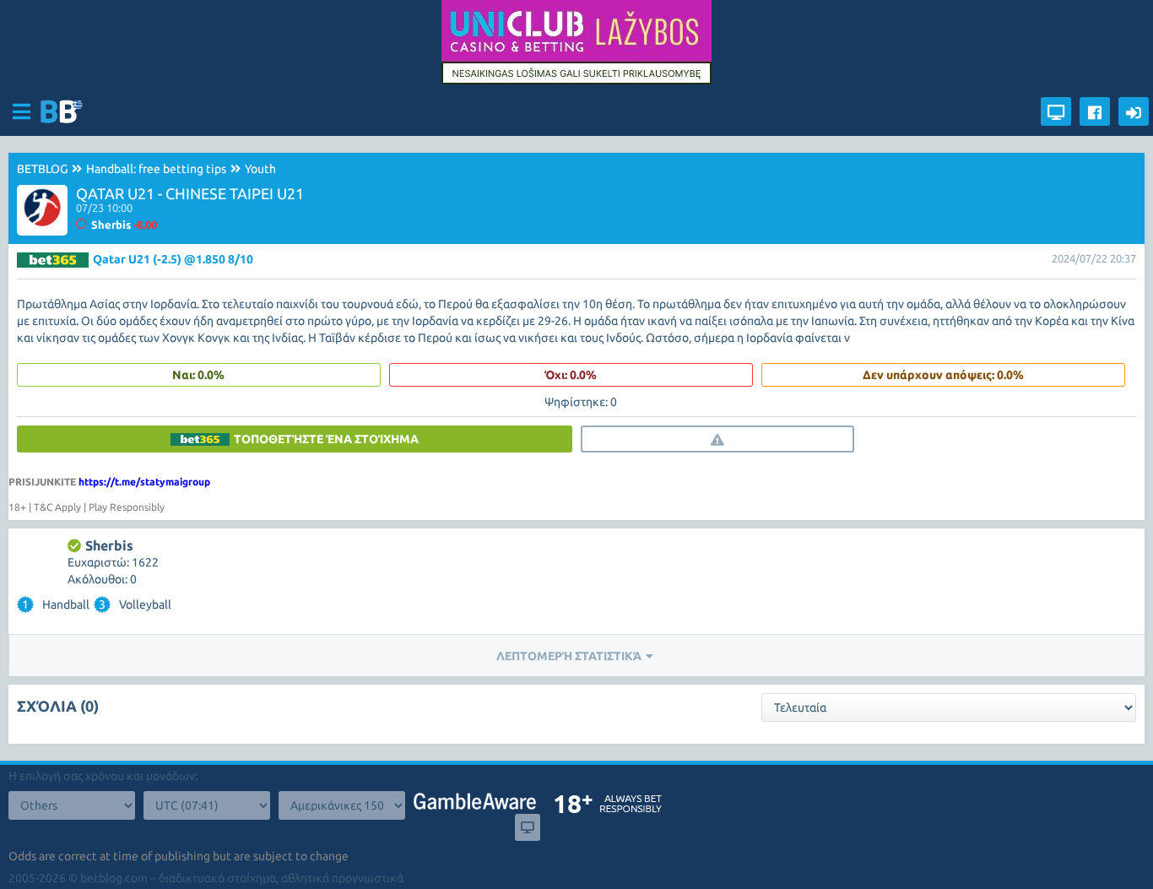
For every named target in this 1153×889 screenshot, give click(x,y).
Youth (260, 169)
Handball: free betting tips (156, 169)
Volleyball (135, 604)
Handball (55, 604)
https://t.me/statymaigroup (144, 481)
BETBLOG (42, 169)
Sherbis (109, 545)
